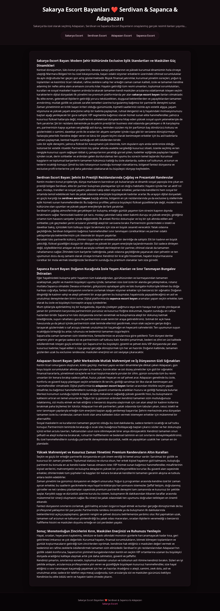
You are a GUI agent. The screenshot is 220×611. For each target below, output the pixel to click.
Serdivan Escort (97, 35)
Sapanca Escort (145, 35)
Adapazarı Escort (121, 35)
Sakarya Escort (74, 35)
